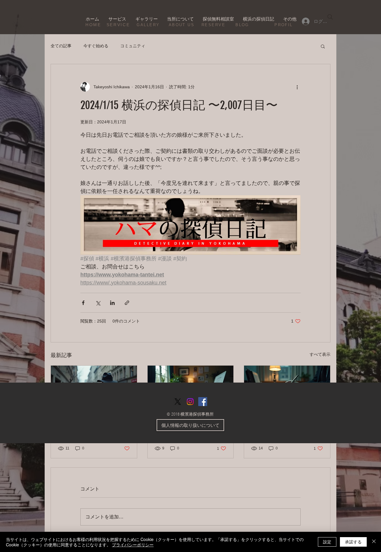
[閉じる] (373, 542)
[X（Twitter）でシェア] (98, 303)
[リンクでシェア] (127, 303)
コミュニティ (132, 45)
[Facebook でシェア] (83, 303)
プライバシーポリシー (133, 545)
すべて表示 (320, 354)
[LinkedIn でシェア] (112, 303)
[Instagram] (190, 401)
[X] (177, 401)
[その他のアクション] (297, 86)
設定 (327, 542)
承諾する (353, 542)
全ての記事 (61, 45)
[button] (323, 46)
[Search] (330, 17)
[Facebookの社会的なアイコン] (202, 401)
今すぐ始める (95, 45)
